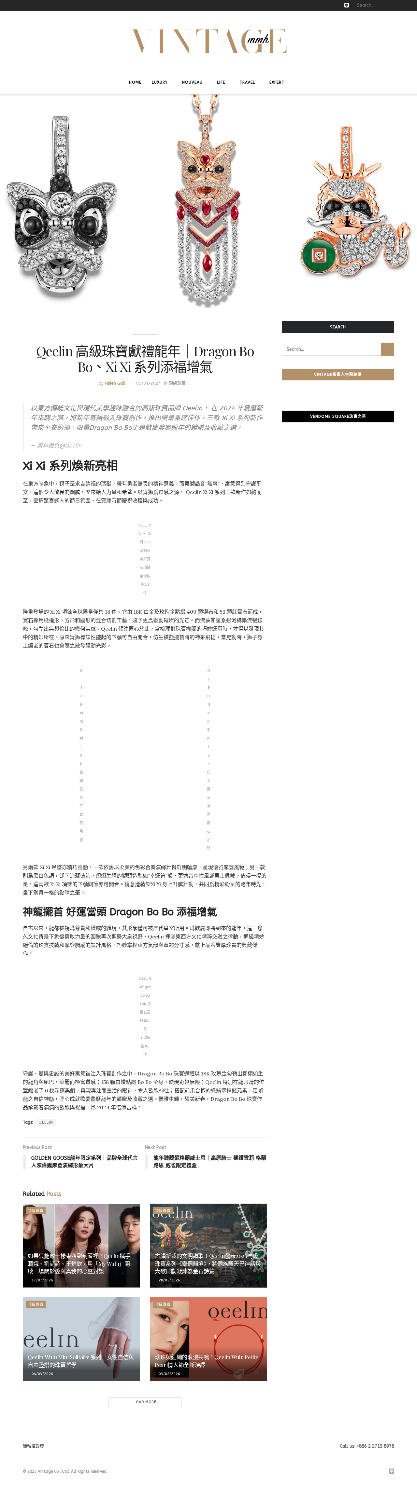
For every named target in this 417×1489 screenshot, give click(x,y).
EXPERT (276, 82)
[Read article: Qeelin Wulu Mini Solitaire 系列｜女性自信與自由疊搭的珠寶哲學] (81, 1339)
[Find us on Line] (346, 5)
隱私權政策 (33, 1446)
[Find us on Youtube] (338, 5)
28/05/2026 (169, 1280)
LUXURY (160, 82)
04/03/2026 (42, 1374)
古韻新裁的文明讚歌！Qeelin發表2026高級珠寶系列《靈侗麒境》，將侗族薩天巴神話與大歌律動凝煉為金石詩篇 (208, 1263)
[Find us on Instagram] (330, 5)
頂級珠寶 (177, 383)
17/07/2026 (42, 1280)
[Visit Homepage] (208, 41)
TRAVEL (247, 82)
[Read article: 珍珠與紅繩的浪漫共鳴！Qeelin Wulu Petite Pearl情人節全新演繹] (208, 1339)
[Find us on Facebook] (322, 5)
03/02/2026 (169, 1374)
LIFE (221, 82)
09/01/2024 (148, 383)
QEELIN (45, 1122)
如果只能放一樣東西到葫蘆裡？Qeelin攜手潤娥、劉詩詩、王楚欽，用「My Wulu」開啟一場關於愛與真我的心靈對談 (79, 1263)
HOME (135, 82)
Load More (145, 1402)
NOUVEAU (192, 82)
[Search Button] (408, 5)
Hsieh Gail (115, 383)
